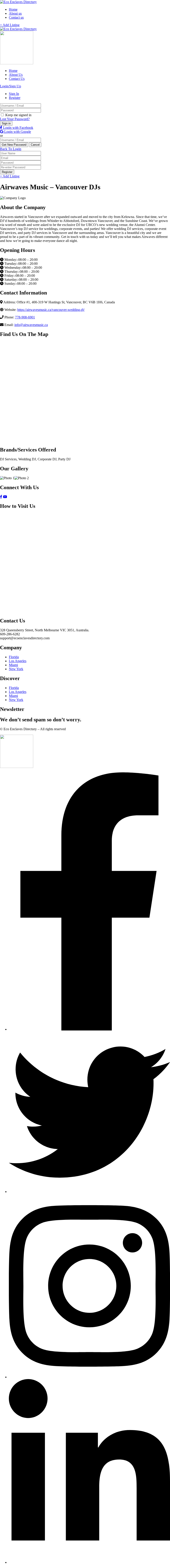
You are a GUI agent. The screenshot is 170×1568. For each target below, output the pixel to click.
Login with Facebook (17, 128)
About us (15, 13)
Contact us (16, 17)
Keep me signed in (17, 115)
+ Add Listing (9, 25)
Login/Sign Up (10, 86)
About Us (16, 75)
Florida (14, 657)
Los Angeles (17, 661)
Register (14, 98)
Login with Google (17, 131)
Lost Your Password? (15, 119)
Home (13, 9)
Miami (13, 665)
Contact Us (17, 78)
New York (16, 669)
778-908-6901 (25, 317)
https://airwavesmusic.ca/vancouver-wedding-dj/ (51, 310)
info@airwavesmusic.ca (31, 325)
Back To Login (10, 149)
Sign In (14, 94)
